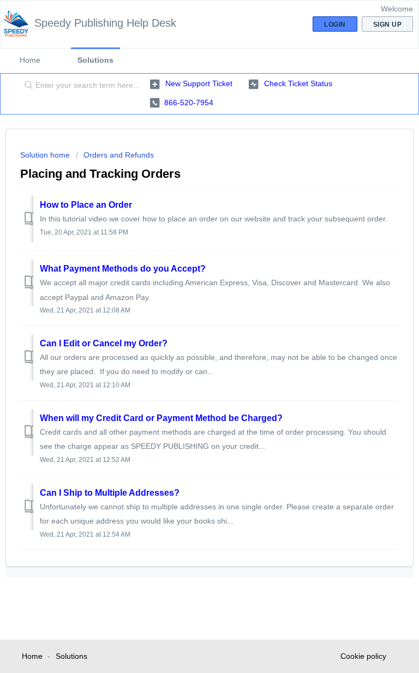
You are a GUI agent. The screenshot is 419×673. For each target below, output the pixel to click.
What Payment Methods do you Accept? (123, 268)
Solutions (95, 60)
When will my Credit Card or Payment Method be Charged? (161, 418)
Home (30, 60)
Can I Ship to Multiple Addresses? (109, 492)
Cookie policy (363, 656)
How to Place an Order (86, 204)
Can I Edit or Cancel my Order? (103, 343)
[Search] (26, 86)
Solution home (46, 155)
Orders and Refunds (118, 155)
